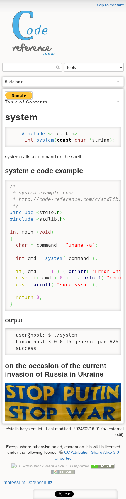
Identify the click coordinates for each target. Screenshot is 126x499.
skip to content (110, 5)
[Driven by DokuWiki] (63, 472)
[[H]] (31, 31)
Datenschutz (39, 482)
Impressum (13, 482)
